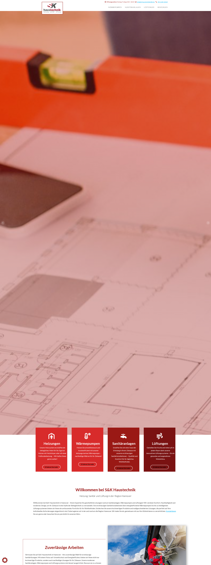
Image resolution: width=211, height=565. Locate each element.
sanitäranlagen (133, 7)
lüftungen (149, 7)
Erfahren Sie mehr (105, 238)
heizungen (163, 7)
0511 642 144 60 (163, 2)
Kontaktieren (171, 511)
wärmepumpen (115, 7)
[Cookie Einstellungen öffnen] (4, 562)
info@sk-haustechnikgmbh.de (146, 2)
